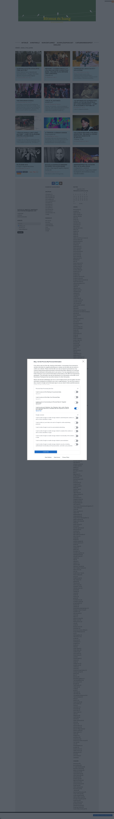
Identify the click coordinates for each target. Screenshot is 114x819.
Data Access (57, 457)
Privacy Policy (65, 457)
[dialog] (57, 409)
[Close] (83, 361)
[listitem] (57, 388)
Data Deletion (48, 457)
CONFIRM (46, 451)
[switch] (76, 392)
